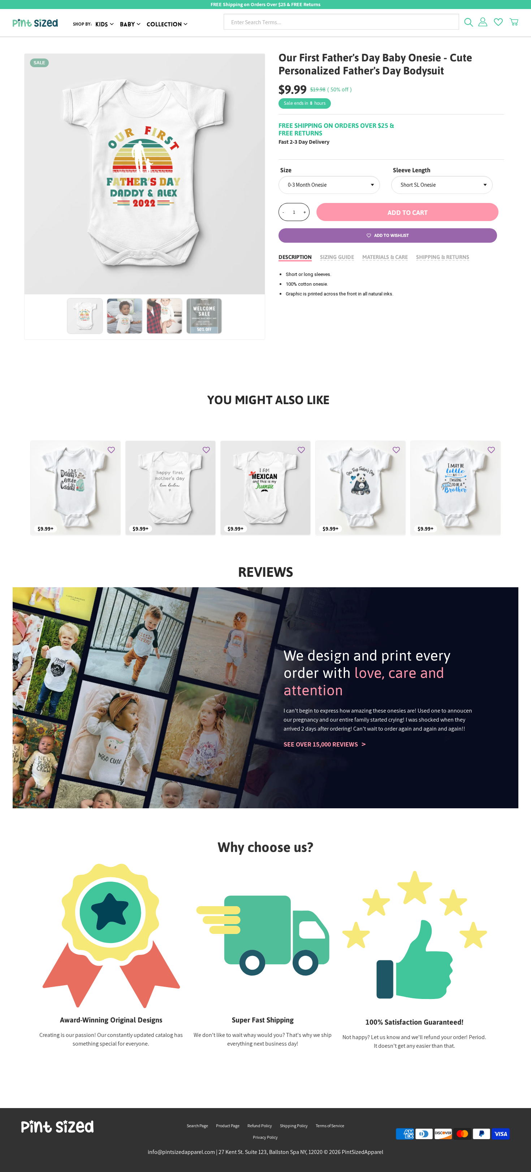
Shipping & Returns (442, 257)
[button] (407, 212)
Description (295, 257)
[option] (145, 174)
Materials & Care (385, 257)
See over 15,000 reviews (321, 744)
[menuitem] (106, 25)
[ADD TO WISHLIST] (111, 450)
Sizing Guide (337, 257)
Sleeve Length (412, 170)
